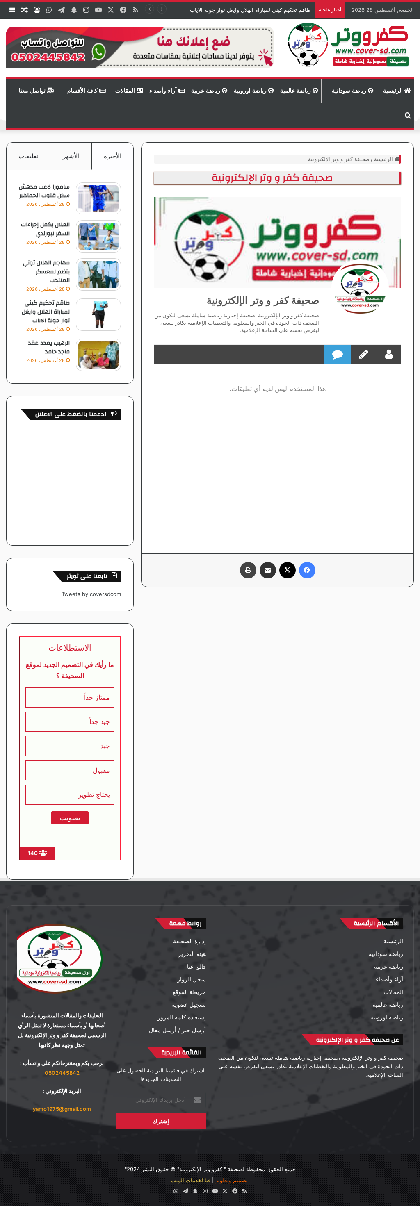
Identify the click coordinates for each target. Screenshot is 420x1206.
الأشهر (71, 156)
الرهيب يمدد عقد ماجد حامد (49, 347)
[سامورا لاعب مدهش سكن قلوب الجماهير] (98, 198)
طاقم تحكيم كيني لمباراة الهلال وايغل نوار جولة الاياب (249, 10)
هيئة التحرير (192, 954)
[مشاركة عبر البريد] (268, 570)
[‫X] (287, 570)
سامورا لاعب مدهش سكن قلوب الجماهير (44, 191)
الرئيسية (393, 91)
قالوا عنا (196, 966)
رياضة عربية (206, 91)
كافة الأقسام (83, 91)
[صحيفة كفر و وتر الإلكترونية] (350, 48)
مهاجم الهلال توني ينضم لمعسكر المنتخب (46, 271)
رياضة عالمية (296, 91)
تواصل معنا (33, 91)
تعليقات (28, 156)
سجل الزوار (191, 979)
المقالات (126, 91)
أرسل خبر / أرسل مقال (177, 1030)
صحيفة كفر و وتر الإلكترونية (263, 300)
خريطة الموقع (189, 992)
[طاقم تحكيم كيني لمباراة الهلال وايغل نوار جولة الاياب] (98, 314)
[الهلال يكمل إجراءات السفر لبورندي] (98, 236)
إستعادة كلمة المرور (182, 1017)
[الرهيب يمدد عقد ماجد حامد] (98, 355)
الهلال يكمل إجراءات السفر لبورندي (45, 229)
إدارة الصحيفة (189, 941)
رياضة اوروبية (251, 91)
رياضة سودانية (350, 91)
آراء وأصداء (163, 91)
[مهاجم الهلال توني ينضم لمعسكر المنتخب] (98, 274)
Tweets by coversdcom (91, 594)
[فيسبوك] (307, 570)
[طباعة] (248, 570)
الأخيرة (112, 156)
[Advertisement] (277, 471)
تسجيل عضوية (189, 1004)
